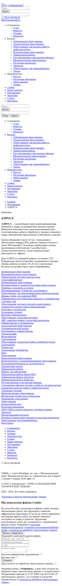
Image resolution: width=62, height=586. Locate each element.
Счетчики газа (8, 301)
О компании (13, 428)
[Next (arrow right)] (56, 293)
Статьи (10, 98)
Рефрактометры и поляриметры (17, 323)
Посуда (17, 76)
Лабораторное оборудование (28, 41)
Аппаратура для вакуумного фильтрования (23, 307)
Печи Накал (7, 423)
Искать (5, 11)
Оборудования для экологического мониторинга (26, 304)
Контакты (12, 101)
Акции (16, 71)
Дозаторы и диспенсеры (13, 309)
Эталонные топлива (11, 390)
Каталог (11, 134)
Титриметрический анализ (15, 328)
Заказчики (12, 95)
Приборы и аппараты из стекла (17, 288)
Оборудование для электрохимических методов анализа (30, 293)
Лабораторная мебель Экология (17, 377)
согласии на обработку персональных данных (33, 530)
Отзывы (17, 33)
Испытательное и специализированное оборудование (28, 361)
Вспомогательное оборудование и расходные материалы (30, 417)
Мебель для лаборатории (14, 371)
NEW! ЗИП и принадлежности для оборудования (26, 409)
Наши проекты (15, 90)
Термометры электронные (14, 398)
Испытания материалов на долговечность (22, 363)
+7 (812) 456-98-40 (10, 17)
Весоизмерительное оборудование (18, 274)
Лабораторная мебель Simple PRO (18, 374)
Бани (3, 353)
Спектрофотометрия (11, 280)
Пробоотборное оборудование (16, 282)
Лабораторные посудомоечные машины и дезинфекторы (30, 298)
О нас (16, 28)
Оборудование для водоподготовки (19, 317)
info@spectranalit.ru (10, 20)
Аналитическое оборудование (28, 44)
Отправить (7, 560)
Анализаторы (8, 344)
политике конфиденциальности (20, 526)
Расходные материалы (24, 63)
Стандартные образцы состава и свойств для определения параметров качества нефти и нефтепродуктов (31, 386)
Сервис (11, 87)
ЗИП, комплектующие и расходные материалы (25, 320)
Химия (16, 84)
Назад (5, 116)
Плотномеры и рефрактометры (17, 331)
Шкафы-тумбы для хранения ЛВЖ (19, 296)
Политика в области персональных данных (24, 496)
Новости (17, 30)
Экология (18, 65)
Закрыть (15, 116)
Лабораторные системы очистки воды (20, 277)
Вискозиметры (8, 336)
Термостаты (7, 347)
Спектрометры (8, 339)
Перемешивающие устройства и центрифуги (24, 290)
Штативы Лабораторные (13, 315)
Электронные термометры (14, 350)
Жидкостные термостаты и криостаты (20, 396)
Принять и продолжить (12, 533)
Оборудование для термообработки (31, 68)
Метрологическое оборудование (29, 60)
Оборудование (20, 82)
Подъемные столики (11, 312)
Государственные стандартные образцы (33, 57)
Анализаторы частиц (12, 366)
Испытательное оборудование (28, 52)
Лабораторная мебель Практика (17, 380)
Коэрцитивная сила (11, 404)
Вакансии (18, 36)
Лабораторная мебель (24, 55)
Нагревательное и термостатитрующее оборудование (28, 285)
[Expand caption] (58, 582)
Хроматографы (9, 334)
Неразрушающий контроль (15, 415)
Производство (14, 169)
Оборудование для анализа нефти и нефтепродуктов (28, 342)
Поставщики (13, 92)
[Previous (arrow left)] (5, 293)
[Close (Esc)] (58, 3)
